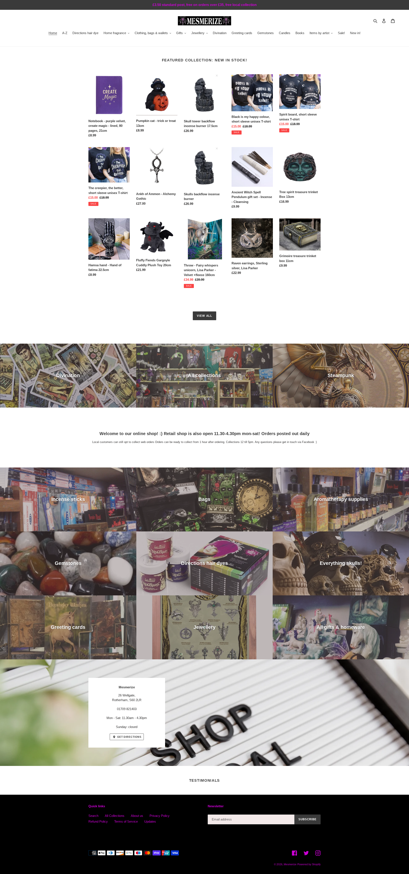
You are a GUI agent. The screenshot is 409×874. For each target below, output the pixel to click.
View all (204, 315)
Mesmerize (290, 864)
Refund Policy (98, 821)
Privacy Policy (160, 816)
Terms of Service (126, 821)
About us (137, 816)
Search (93, 816)
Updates (150, 821)
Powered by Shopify (309, 864)
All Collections (114, 816)
